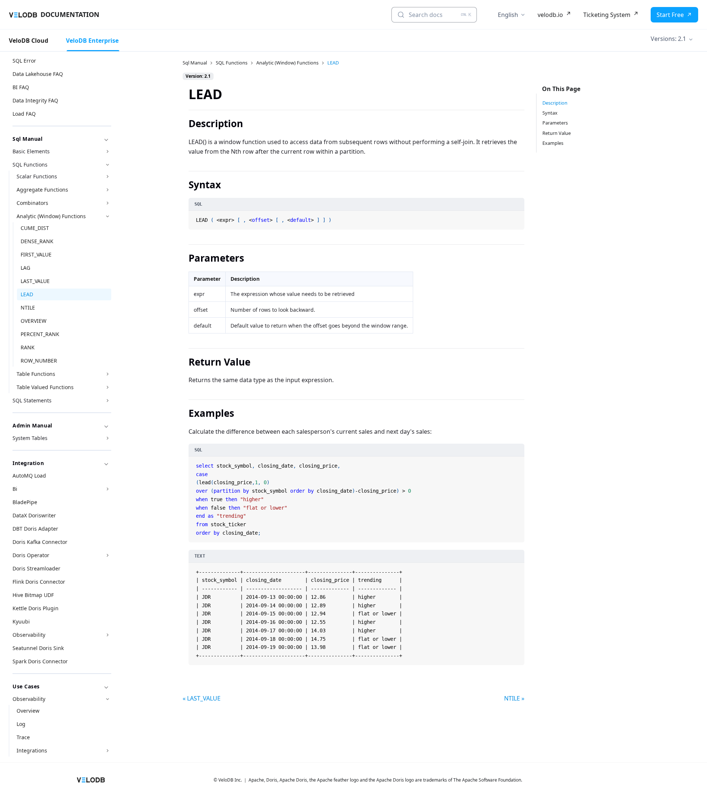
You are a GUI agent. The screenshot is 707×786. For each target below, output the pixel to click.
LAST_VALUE (35, 280)
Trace (23, 737)
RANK (28, 347)
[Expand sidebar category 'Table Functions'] (107, 374)
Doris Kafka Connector (40, 541)
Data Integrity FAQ (35, 100)
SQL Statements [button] (32, 400)
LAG (25, 267)
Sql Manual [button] (28, 138)
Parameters (555, 122)
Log (21, 723)
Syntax (549, 112)
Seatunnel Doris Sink (38, 647)
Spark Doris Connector (40, 661)
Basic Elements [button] (31, 151)
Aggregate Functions (42, 189)
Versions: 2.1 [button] (668, 39)
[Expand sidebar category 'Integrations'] (107, 751)
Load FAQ (24, 113)
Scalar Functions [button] (37, 176)
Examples (552, 143)
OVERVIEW (33, 320)
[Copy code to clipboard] (518, 217)
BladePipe (25, 502)
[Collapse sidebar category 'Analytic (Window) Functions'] (107, 216)
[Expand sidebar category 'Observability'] (107, 635)
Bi (15, 488)
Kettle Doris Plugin (36, 608)
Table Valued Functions (45, 387)
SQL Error (24, 60)
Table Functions (36, 373)
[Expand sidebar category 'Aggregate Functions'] (107, 190)
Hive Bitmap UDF (33, 594)
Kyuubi (21, 621)
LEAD (27, 294)
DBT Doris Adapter (35, 528)
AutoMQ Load (29, 475)
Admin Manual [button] (32, 425)
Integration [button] (28, 463)
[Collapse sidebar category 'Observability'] (107, 699)
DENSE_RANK (37, 241)
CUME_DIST (35, 227)
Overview (28, 710)
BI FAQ (21, 87)
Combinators (32, 202)
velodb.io (550, 15)
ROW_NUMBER (39, 360)
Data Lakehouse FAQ (38, 73)
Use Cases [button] (26, 686)
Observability (29, 634)
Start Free (670, 15)
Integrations (32, 750)
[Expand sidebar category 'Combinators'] (107, 203)
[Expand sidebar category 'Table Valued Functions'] (107, 387)
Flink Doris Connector (39, 581)
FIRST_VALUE (36, 254)
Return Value (556, 133)
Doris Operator (31, 555)
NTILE (28, 307)
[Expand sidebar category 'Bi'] (107, 489)
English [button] (508, 15)
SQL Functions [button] (30, 164)
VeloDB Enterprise (92, 40)
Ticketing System (606, 15)
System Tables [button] (30, 437)
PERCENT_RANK (40, 334)
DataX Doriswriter (34, 515)
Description (554, 102)
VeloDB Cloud (28, 40)
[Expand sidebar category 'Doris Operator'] (107, 555)
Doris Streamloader (36, 568)
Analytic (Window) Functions (51, 216)
